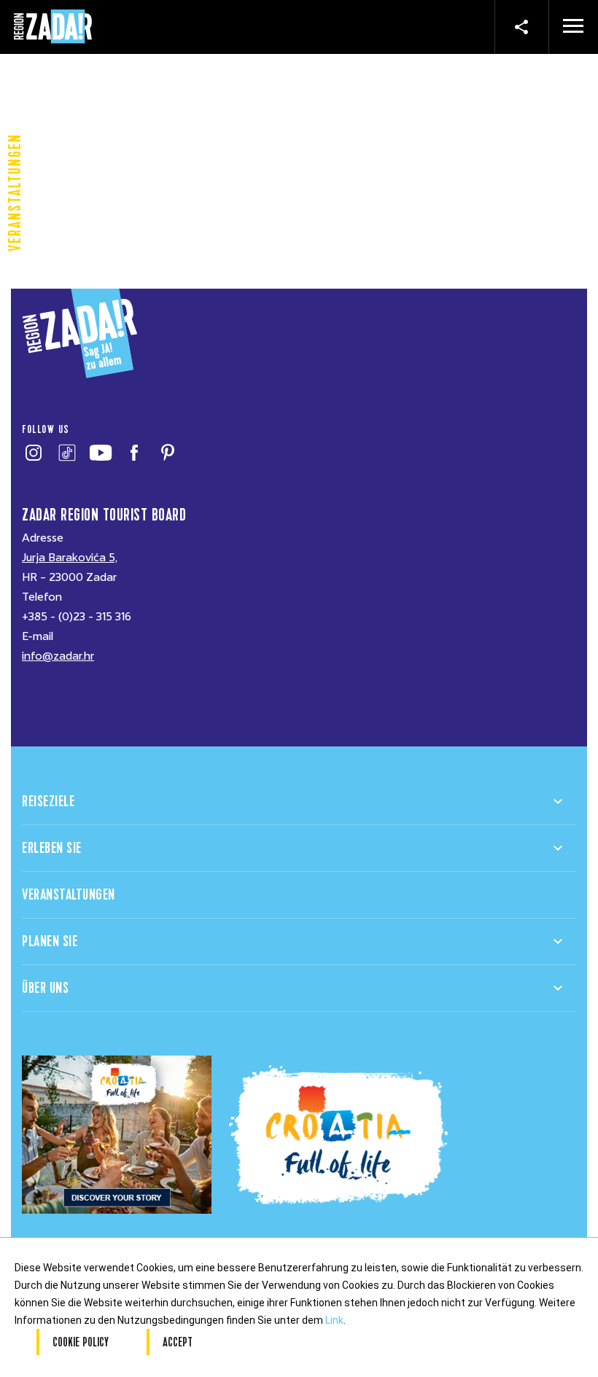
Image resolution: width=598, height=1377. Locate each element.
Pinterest (167, 452)
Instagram (33, 452)
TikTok (66, 452)
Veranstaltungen (68, 895)
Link (334, 1320)
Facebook (134, 452)
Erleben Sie (52, 848)
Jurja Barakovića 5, (69, 557)
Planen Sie (49, 941)
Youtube (100, 452)
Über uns (45, 988)
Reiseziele (48, 801)
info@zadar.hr (58, 656)
